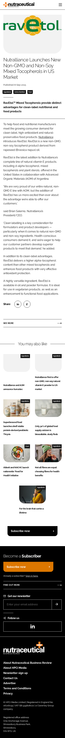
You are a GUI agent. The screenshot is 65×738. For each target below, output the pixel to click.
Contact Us (10, 678)
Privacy (8, 693)
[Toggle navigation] (60, 4)
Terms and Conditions (17, 688)
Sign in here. (32, 576)
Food (30, 92)
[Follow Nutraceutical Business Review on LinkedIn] (32, 627)
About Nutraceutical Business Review (27, 662)
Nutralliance (45, 137)
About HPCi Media (14, 667)
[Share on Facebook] (27, 304)
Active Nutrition (19, 92)
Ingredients (7, 92)
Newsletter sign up (15, 673)
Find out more (11, 585)
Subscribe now (20, 531)
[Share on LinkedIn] (17, 304)
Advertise (9, 683)
